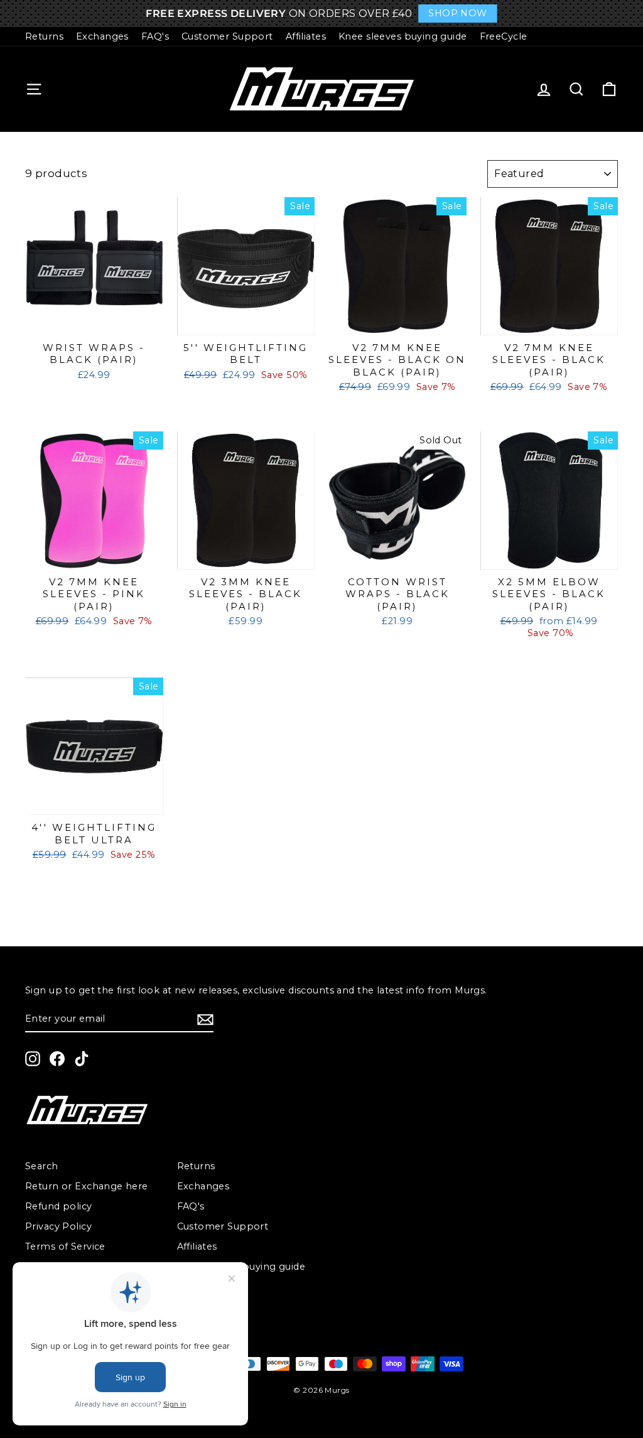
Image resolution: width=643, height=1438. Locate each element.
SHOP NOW (457, 13)
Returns (44, 36)
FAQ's (155, 36)
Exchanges (102, 36)
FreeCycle (503, 36)
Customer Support (227, 36)
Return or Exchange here (86, 1186)
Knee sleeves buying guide (402, 36)
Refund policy (58, 1206)
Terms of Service (65, 1246)
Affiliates (306, 36)
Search (41, 1166)
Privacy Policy (58, 1226)
